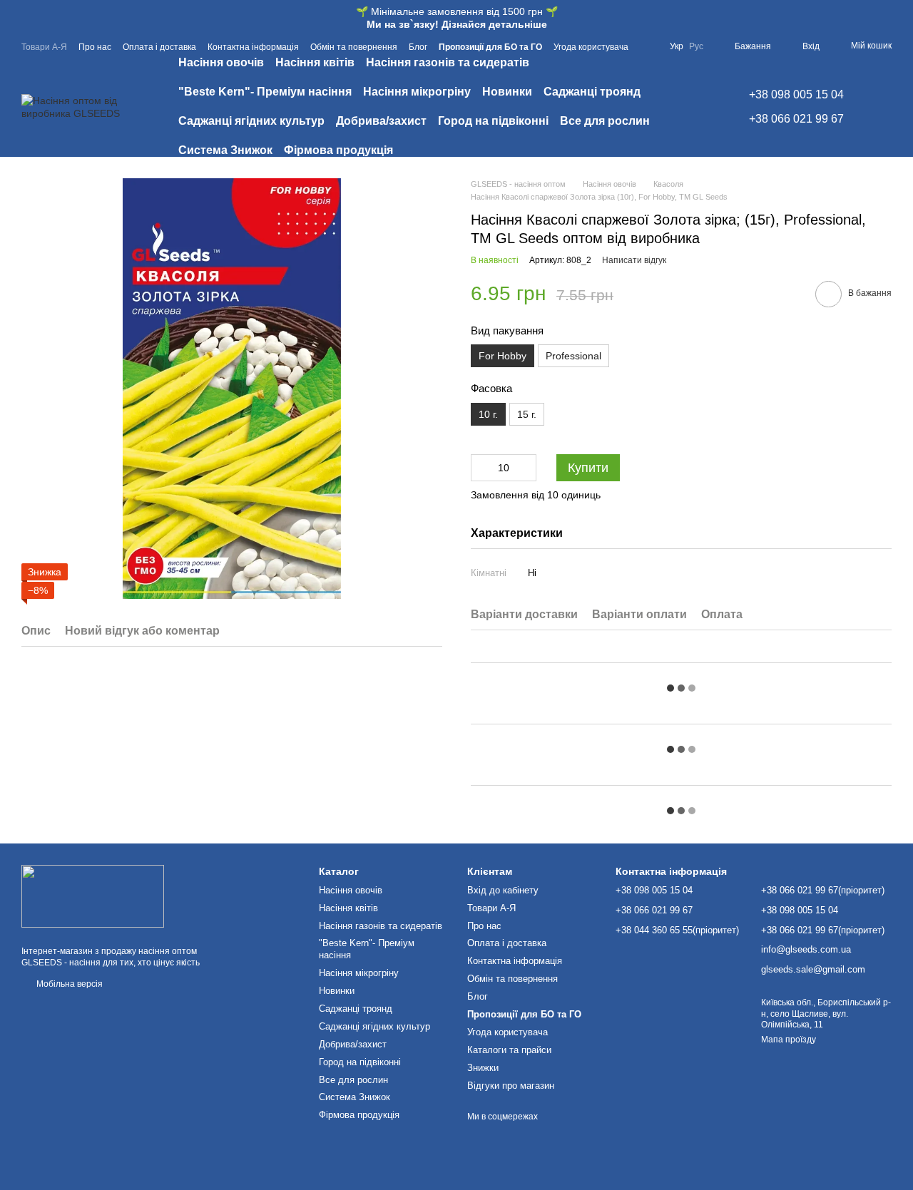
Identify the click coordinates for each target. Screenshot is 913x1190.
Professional (573, 355)
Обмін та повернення (353, 47)
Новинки (507, 92)
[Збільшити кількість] (526, 468)
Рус (696, 46)
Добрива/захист (381, 121)
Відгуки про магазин (510, 1085)
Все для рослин (605, 121)
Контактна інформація (253, 47)
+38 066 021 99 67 (796, 119)
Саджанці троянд (592, 92)
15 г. (526, 414)
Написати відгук (634, 260)
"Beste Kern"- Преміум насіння (265, 92)
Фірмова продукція (338, 150)
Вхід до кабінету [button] (503, 890)
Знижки (483, 1067)
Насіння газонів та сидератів (447, 62)
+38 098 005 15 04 (796, 94)
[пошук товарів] (693, 107)
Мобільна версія (68, 984)
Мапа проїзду (788, 1040)
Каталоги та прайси (509, 1050)
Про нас (94, 47)
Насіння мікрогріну (417, 92)
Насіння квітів (315, 62)
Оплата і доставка (159, 47)
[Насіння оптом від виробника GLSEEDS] (92, 896)
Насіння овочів (221, 62)
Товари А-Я (44, 47)
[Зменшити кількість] (481, 468)
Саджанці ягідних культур (251, 121)
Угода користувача (591, 47)
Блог (418, 47)
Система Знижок (225, 150)
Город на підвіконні (493, 121)
